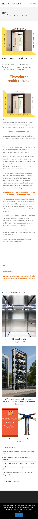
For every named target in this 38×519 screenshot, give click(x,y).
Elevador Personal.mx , (10, 276)
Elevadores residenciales (21, 16)
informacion (20, 69)
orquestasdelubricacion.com (25, 281)
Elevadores (8, 67)
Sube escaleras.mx (23, 276)
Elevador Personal (11, 3)
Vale (19, 515)
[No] (36, 511)
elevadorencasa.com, (25, 278)
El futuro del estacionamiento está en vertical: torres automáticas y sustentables (19, 400)
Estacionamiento (8, 69)
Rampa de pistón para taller (19, 439)
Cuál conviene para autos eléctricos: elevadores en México (18, 463)
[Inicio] (2, 16)
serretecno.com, (13, 278)
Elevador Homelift (19, 339)
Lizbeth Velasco (9, 65)
